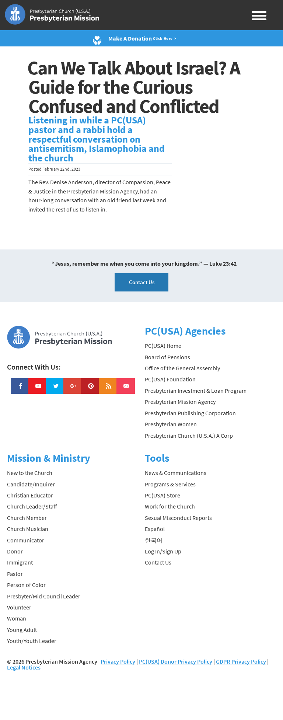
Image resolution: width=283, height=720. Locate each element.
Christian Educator (30, 495)
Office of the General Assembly (182, 368)
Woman (16, 618)
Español (155, 528)
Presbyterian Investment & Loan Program (196, 390)
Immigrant (20, 562)
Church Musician (27, 528)
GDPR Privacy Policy (241, 661)
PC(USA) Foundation (170, 379)
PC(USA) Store (162, 495)
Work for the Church (170, 506)
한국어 (154, 540)
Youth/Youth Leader (31, 640)
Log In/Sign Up (163, 551)
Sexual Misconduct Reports (178, 517)
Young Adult (22, 629)
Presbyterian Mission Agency (180, 401)
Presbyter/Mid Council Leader (43, 596)
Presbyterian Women (171, 424)
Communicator (25, 540)
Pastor (15, 573)
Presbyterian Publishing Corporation (190, 413)
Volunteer (19, 607)
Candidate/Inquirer (31, 484)
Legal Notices (24, 667)
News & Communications (175, 472)
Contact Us (141, 282)
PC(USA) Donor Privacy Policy (175, 661)
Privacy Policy (118, 661)
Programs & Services (170, 484)
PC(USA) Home (163, 345)
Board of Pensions (167, 357)
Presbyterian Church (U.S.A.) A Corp (189, 435)
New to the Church (29, 472)
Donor (15, 551)
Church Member (27, 517)
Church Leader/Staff (32, 506)
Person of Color (26, 584)
